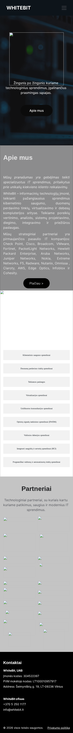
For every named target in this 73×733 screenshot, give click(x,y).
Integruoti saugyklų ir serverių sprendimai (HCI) (36, 449)
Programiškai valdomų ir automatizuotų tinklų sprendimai (36, 462)
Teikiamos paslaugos (36, 382)
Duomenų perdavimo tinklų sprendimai (36, 368)
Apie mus (36, 110)
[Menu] (64, 8)
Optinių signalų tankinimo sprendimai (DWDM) (36, 422)
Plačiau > (36, 283)
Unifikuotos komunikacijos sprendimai (37, 408)
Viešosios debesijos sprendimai (36, 435)
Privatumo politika (58, 727)
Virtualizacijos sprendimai (36, 395)
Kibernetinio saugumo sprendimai (36, 355)
